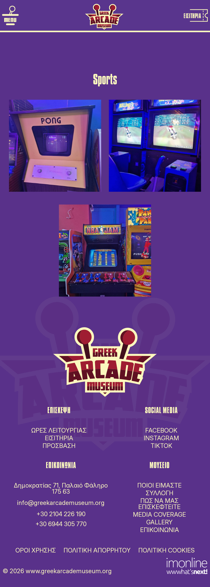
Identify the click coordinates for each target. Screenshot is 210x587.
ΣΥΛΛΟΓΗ (159, 493)
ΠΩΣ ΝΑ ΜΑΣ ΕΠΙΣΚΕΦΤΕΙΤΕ (159, 504)
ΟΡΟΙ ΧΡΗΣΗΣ (35, 550)
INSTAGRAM (161, 438)
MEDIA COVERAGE (159, 514)
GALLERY (159, 522)
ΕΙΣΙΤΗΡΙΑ (59, 438)
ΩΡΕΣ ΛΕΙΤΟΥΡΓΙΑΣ (59, 430)
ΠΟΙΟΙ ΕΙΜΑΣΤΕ (159, 485)
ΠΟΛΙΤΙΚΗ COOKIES (166, 550)
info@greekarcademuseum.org (60, 502)
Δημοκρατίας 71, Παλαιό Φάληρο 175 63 (61, 488)
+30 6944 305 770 (61, 524)
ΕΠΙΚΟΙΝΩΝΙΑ (159, 530)
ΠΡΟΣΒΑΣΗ (59, 446)
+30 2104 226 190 (61, 514)
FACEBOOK (161, 430)
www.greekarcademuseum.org (69, 571)
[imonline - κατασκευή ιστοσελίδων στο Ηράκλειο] (186, 565)
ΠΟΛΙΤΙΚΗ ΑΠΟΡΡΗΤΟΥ (97, 550)
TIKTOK (161, 445)
